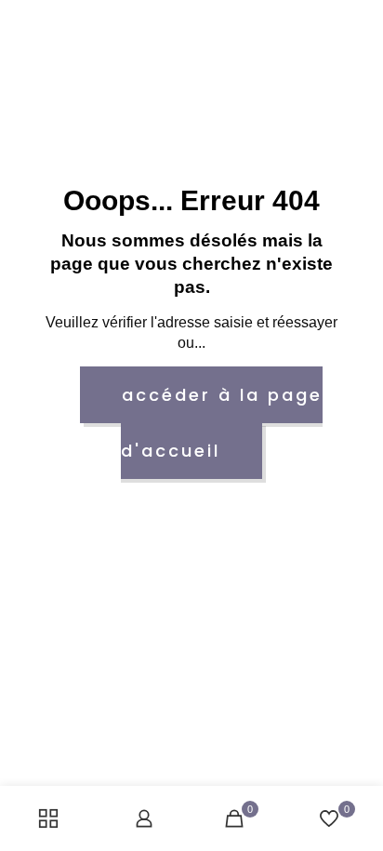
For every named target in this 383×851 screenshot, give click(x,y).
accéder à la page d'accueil (222, 422)
